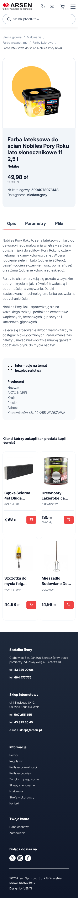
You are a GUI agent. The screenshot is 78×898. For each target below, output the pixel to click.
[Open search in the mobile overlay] (39, 19)
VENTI (28, 888)
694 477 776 (22, 677)
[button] (31, 520)
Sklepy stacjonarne (22, 785)
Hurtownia (16, 791)
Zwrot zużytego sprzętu (25, 779)
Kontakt (14, 803)
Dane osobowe (19, 827)
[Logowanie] (52, 6)
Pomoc (14, 755)
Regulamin (16, 761)
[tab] (11, 223)
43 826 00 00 (23, 669)
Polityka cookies (20, 773)
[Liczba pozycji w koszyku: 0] (62, 7)
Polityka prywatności (23, 767)
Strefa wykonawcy (21, 797)
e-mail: (25, 730)
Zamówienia (17, 833)
